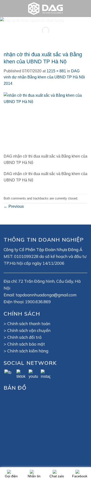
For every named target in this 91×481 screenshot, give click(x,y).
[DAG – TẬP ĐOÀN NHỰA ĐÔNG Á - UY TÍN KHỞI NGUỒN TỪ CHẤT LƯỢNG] (45, 8)
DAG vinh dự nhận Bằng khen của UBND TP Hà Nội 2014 (44, 77)
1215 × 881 (56, 71)
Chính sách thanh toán (28, 323)
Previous (14, 206)
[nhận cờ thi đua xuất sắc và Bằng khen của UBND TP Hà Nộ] (45, 123)
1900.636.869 (38, 301)
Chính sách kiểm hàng (27, 350)
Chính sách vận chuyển (28, 330)
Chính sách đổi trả (24, 337)
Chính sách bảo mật (26, 344)
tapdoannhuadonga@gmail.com (46, 294)
